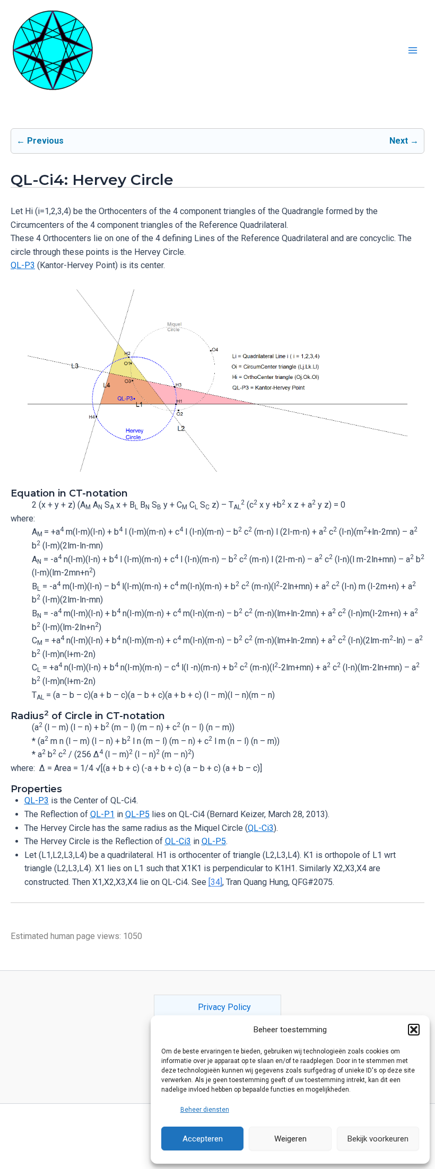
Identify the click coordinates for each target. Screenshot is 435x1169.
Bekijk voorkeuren (377, 1139)
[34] (215, 882)
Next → (404, 141)
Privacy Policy (224, 1007)
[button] (413, 1029)
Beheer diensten (204, 1109)
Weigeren (290, 1139)
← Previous (40, 141)
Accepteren (202, 1139)
